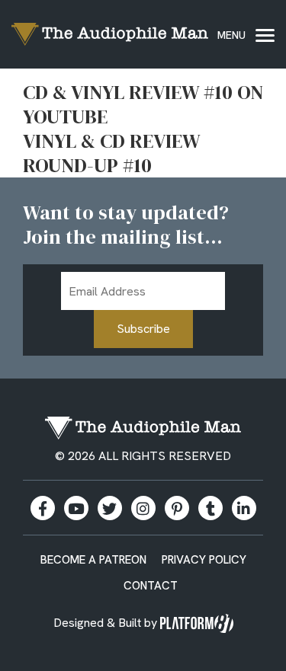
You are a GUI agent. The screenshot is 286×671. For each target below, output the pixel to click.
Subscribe (143, 329)
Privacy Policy (204, 559)
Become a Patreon (93, 559)
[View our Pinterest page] (177, 508)
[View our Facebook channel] (76, 508)
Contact (151, 585)
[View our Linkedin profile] (244, 508)
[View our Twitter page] (110, 508)
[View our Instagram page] (143, 508)
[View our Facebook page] (43, 508)
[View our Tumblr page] (210, 508)
